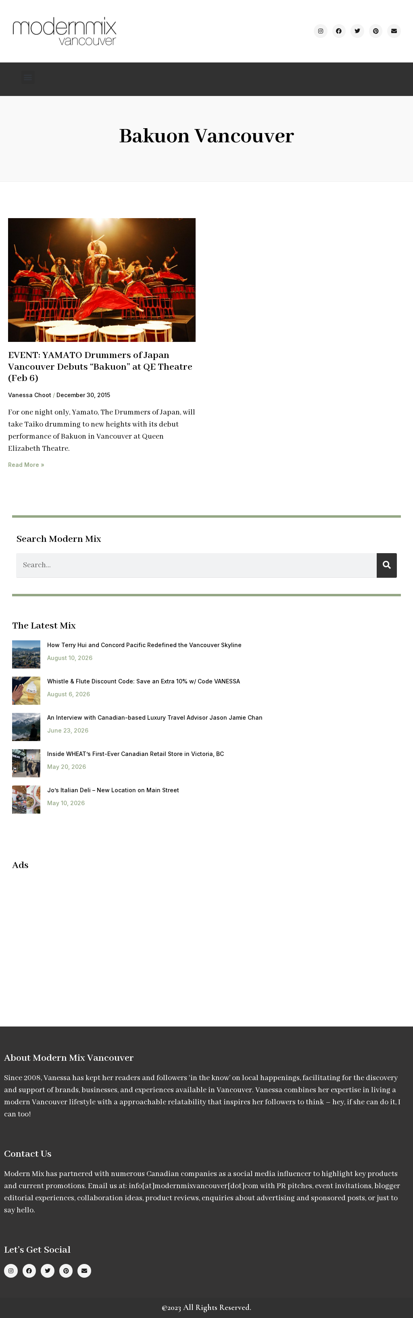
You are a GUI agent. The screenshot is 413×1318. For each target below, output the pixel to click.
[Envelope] (394, 31)
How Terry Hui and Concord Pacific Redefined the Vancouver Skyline (144, 644)
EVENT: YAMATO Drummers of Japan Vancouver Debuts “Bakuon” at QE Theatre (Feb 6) (100, 367)
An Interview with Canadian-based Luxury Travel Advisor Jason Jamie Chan (155, 717)
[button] (28, 77)
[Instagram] (320, 31)
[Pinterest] (376, 31)
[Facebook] (339, 31)
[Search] (387, 565)
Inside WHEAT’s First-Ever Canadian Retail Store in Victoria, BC (135, 753)
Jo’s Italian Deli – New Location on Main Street (113, 790)
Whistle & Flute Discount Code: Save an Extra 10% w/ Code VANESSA (143, 681)
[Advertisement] (80, 935)
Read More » (26, 464)
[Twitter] (357, 31)
